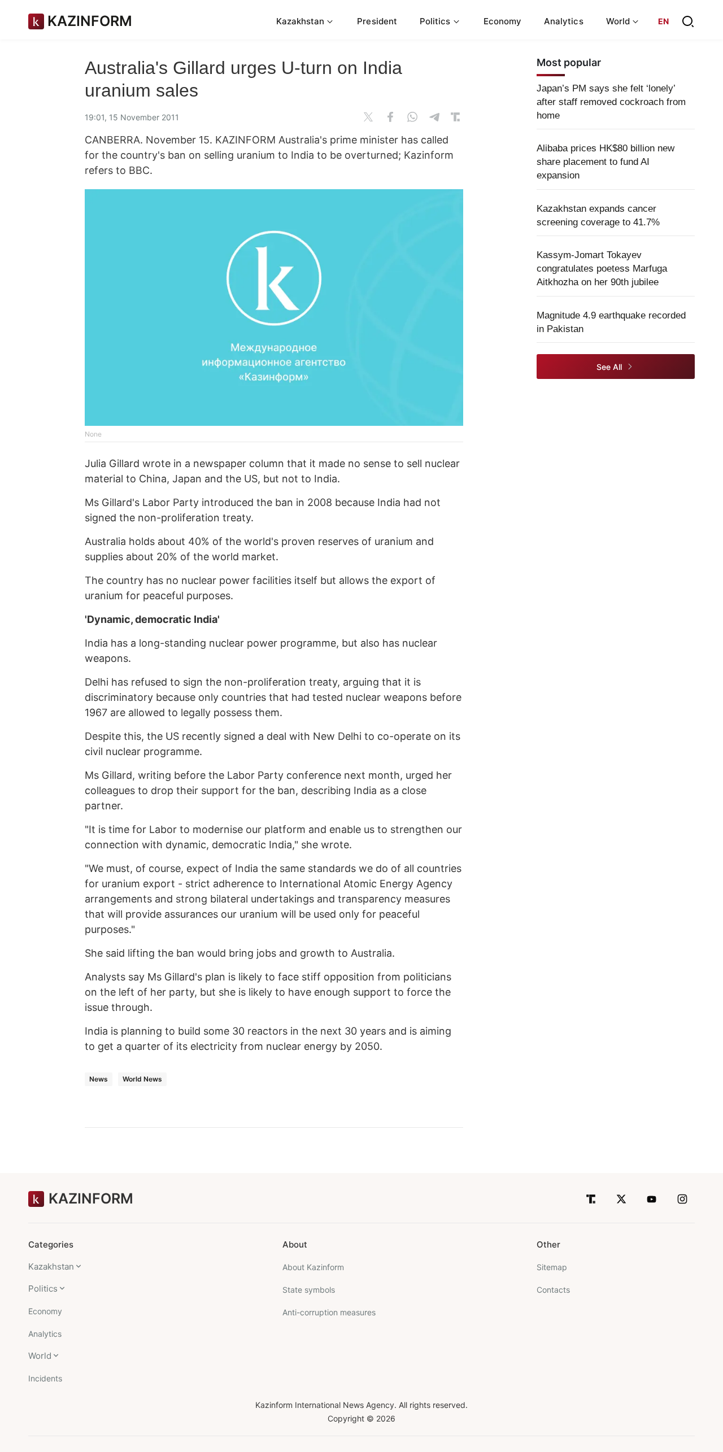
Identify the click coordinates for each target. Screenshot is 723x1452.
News (98, 1079)
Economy (503, 21)
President (377, 21)
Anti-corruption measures (329, 1312)
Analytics (563, 21)
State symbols (308, 1289)
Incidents (45, 1378)
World (39, 1355)
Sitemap (552, 1267)
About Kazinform (313, 1267)
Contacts (553, 1289)
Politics (43, 1288)
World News (142, 1079)
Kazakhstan (51, 1266)
